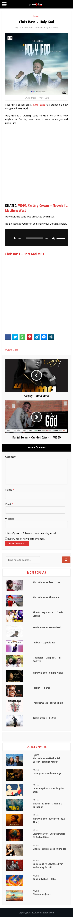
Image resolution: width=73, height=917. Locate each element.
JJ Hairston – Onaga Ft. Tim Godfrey (47, 659)
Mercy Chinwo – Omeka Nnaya (48, 672)
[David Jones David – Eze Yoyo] (19, 775)
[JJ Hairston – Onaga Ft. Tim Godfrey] (19, 661)
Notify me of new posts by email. (26, 538)
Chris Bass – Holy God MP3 (24, 253)
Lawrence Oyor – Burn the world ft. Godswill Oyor (49, 835)
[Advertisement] (36, 164)
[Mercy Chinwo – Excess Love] (19, 585)
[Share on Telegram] (37, 337)
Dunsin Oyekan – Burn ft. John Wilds (48, 790)
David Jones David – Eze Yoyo (47, 773)
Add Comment (36, 27)
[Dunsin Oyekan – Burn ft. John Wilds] (19, 790)
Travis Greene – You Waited (47, 627)
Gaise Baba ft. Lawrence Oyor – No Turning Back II (49, 865)
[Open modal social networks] (51, 337)
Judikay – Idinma (41, 687)
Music (36, 16)
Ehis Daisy (53, 27)
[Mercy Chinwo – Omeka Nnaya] (19, 676)
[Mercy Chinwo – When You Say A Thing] (19, 820)
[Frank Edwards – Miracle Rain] (19, 706)
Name (9, 489)
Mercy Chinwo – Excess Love (46, 582)
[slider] (61, 238)
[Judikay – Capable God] (19, 646)
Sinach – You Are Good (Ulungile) (49, 848)
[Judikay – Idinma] (19, 691)
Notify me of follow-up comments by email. (32, 533)
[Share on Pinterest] (29, 337)
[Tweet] (15, 337)
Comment (10, 456)
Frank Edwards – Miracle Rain (48, 702)
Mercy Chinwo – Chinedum (46, 597)
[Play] (14, 238)
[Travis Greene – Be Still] (19, 721)
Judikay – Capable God (44, 642)
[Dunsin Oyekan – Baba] (19, 880)
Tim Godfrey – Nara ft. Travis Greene (48, 614)
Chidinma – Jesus (41, 894)
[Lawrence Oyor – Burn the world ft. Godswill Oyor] (19, 835)
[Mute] (54, 238)
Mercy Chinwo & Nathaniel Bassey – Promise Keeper (46, 760)
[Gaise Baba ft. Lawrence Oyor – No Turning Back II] (19, 865)
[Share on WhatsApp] (22, 337)
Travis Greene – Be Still (44, 718)
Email (9, 504)
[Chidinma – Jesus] (19, 895)
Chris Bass (39, 104)
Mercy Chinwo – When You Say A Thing (49, 820)
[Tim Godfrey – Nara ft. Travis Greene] (19, 616)
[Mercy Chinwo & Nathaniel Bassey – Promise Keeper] (19, 760)
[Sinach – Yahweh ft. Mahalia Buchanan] (19, 805)
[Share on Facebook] (8, 337)
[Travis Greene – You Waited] (19, 631)
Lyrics (36, 754)
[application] (36, 237)
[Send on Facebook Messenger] (44, 337)
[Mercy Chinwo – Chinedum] (19, 600)
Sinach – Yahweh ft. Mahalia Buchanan (47, 805)
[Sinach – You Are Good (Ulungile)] (19, 850)
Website (9, 518)
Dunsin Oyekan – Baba (44, 879)
